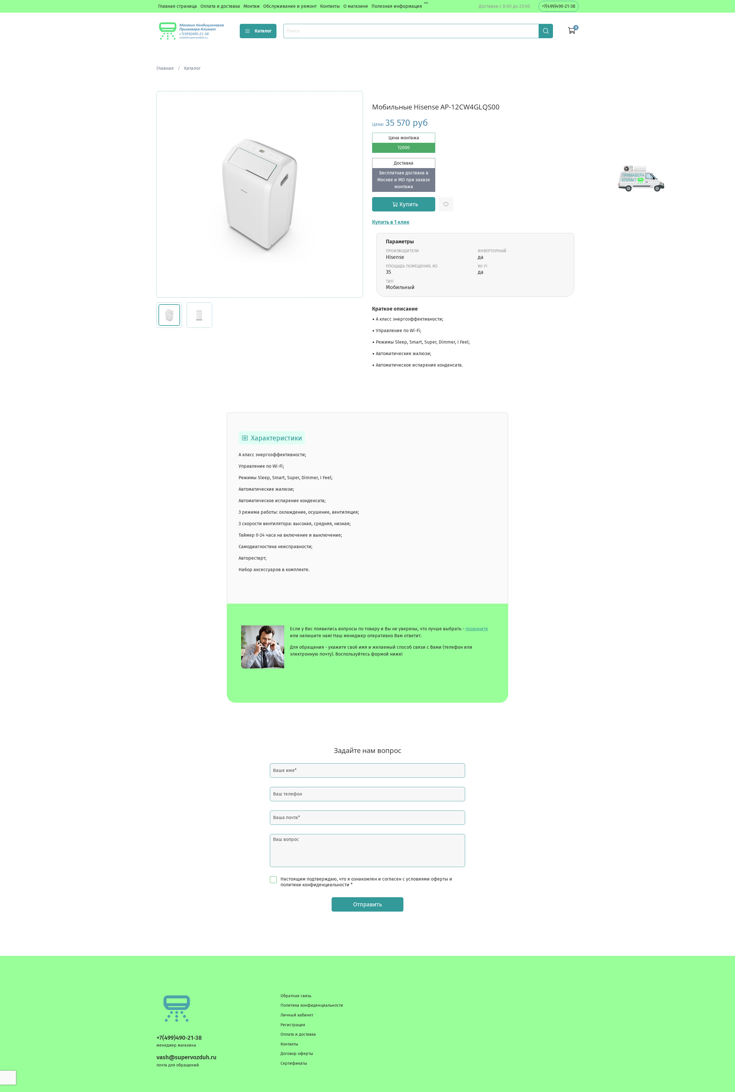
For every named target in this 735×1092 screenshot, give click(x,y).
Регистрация (293, 1024)
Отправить (367, 904)
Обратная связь (296, 995)
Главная (165, 68)
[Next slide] (354, 194)
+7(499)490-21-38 (558, 6)
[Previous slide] (166, 194)
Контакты (330, 6)
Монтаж (251, 6)
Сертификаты (294, 1063)
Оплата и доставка (220, 6)
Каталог (263, 31)
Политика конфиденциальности (312, 1005)
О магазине (355, 6)
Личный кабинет (297, 1015)
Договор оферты (297, 1053)
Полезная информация (397, 6)
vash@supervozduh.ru (186, 1057)
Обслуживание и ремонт (290, 6)
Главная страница (177, 6)
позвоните (476, 628)
